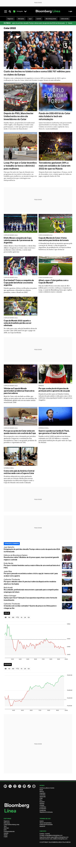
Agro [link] (30, 19)
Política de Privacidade (46, 824)
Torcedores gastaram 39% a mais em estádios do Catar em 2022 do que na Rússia (54, 165)
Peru (41, 800)
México (42, 791)
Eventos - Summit (45, 833)
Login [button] (70, 11)
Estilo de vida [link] (64, 19)
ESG (5, 830)
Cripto (6, 836)
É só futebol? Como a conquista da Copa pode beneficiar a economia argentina (19, 282)
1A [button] (21, 617)
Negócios (7, 821)
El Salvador (43, 808)
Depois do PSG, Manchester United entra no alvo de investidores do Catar (18, 116)
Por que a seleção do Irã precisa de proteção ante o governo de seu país (54, 389)
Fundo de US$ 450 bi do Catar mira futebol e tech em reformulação (54, 116)
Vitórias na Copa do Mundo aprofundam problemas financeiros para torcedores (19, 390)
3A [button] (25, 617)
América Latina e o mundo (47, 788)
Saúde (6, 835)
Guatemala (43, 810)
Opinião (6, 833)
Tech (5, 826)
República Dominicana (46, 812)
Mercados (7, 823)
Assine (42, 821)
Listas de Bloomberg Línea (11, 824)
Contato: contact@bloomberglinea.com (51, 835)
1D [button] (5, 617)
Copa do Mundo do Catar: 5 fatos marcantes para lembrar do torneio (54, 239)
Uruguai (42, 805)
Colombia (42, 795)
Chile (41, 798)
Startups (6, 828)
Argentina (42, 793)
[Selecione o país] (25, 11)
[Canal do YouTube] (14, 786)
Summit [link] (39, 19)
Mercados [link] (21, 19)
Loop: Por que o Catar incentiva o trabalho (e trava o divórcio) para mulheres (20, 165)
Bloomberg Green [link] (51, 19)
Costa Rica (43, 807)
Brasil (41, 790)
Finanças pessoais (9, 831)
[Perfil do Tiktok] (29, 786)
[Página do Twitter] (10, 786)
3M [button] (13, 617)
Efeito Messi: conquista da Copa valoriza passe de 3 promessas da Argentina (18, 240)
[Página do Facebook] (5, 786)
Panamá (42, 803)
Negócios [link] (10, 19)
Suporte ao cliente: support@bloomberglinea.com (54, 837)
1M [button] (9, 617)
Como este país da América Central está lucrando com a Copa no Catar (19, 472)
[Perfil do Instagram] (19, 786)
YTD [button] (17, 617)
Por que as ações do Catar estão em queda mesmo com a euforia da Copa (20, 432)
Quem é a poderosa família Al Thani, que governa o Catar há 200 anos (54, 432)
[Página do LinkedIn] (24, 786)
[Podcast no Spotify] (33, 786)
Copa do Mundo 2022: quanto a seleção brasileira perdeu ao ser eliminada (17, 323)
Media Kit (42, 826)
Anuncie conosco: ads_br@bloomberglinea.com (53, 839)
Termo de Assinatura (45, 823)
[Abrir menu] (5, 11)
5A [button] (29, 617)
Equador (42, 802)
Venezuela (43, 796)
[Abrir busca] (10, 11)
